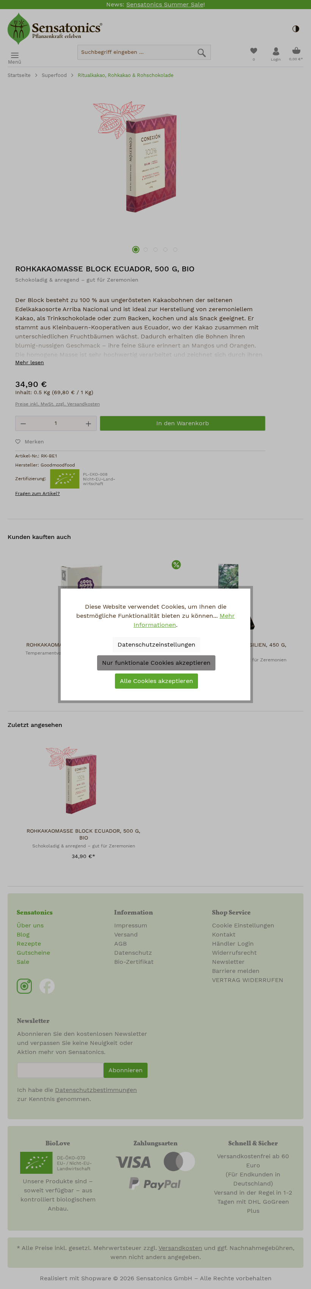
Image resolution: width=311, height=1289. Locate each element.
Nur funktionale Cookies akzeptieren (156, 663)
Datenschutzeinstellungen (156, 644)
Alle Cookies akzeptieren (156, 681)
